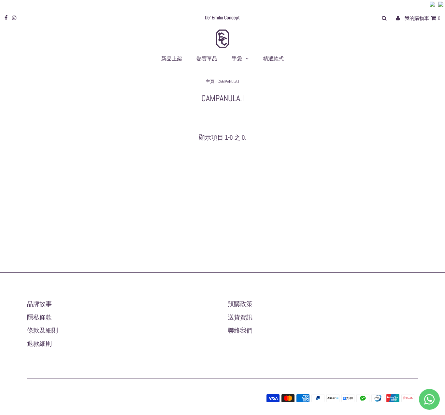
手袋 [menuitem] (237, 58)
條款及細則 (42, 330)
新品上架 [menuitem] (171, 58)
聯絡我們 (240, 330)
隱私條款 (39, 317)
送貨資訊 (240, 317)
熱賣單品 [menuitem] (206, 58)
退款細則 (39, 344)
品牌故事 (39, 304)
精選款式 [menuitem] (273, 58)
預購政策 (240, 304)
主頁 (210, 81)
